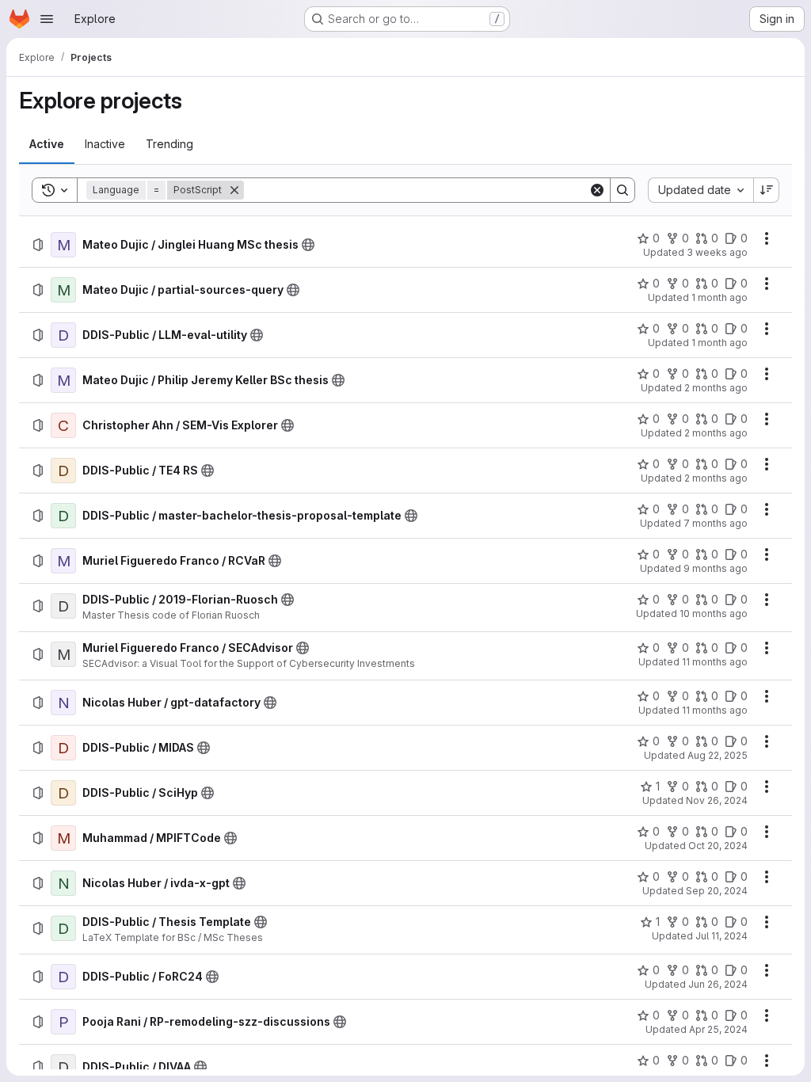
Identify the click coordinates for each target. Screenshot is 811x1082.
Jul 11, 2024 (721, 936)
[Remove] (234, 190)
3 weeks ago (717, 252)
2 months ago (716, 388)
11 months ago (715, 662)
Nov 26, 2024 (717, 800)
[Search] (622, 190)
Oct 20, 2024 (718, 846)
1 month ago (719, 297)
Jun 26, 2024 (718, 984)
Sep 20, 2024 (717, 891)
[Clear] (597, 190)
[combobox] (700, 190)
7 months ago (715, 523)
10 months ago (714, 613)
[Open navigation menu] (46, 19)
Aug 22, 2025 (717, 755)
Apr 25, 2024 (718, 1029)
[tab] (46, 144)
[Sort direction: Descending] (766, 190)
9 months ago (715, 568)
